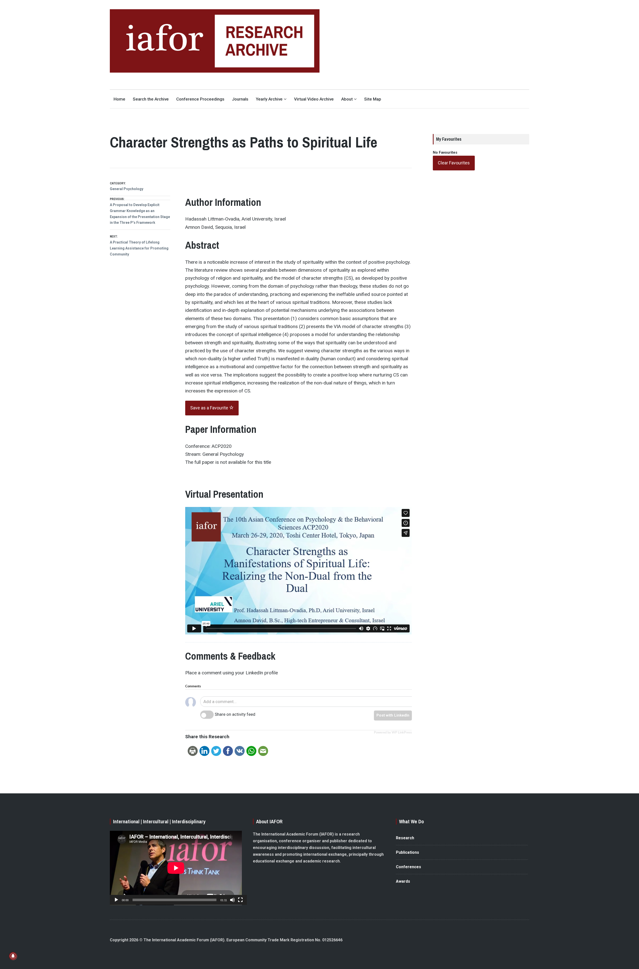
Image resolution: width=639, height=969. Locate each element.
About (347, 99)
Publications (407, 852)
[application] (176, 868)
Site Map (372, 99)
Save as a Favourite (209, 407)
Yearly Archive (269, 99)
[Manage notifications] (13, 956)
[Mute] (232, 899)
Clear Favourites (454, 162)
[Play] (116, 899)
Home (119, 99)
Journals (240, 99)
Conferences (408, 866)
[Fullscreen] (240, 899)
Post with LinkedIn (392, 715)
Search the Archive (151, 99)
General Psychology (126, 189)
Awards (403, 881)
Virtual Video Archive (314, 99)
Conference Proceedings (200, 99)
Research (405, 838)
